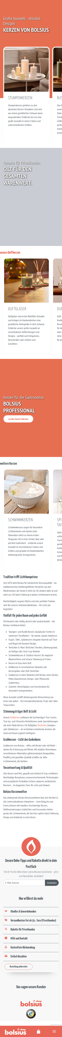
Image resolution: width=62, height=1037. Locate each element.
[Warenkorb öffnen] (39, 1031)
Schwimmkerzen (20, 520)
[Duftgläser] (26, 280)
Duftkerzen (15, 717)
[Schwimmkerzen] (26, 491)
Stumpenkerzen (20, 98)
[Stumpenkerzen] (26, 69)
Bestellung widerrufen (18, 966)
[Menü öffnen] (54, 1031)
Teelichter (42, 725)
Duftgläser (17, 309)
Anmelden (52, 882)
